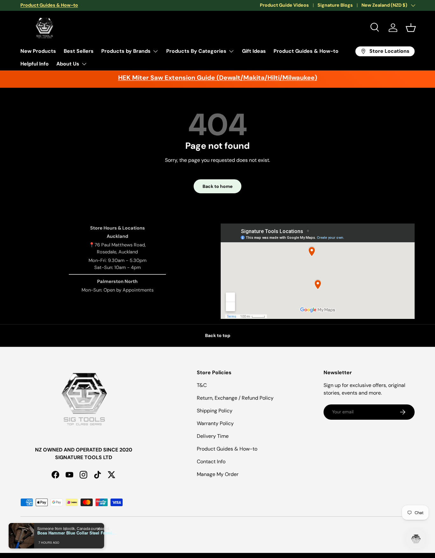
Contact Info (211, 461)
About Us (67, 63)
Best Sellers (79, 51)
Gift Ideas (254, 51)
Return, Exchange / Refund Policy (235, 398)
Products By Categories (196, 51)
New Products (38, 51)
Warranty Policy (215, 423)
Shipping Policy (214, 410)
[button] (411, 28)
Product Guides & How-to (306, 51)
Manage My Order (218, 474)
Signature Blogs (335, 5)
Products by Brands (126, 51)
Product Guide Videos (284, 5)
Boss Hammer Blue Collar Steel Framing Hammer (77, 532)
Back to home (217, 186)
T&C (202, 385)
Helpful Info (34, 63)
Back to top (217, 335)
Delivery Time (213, 436)
